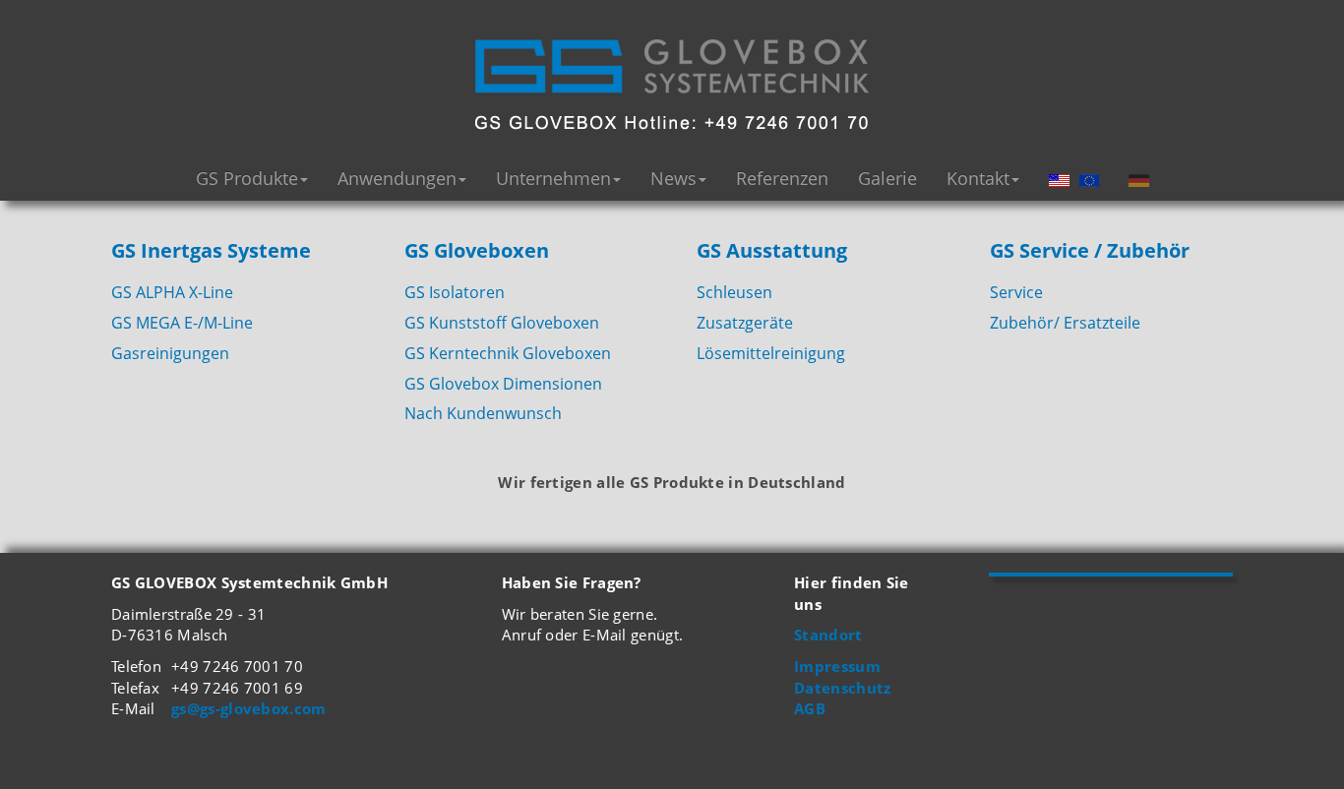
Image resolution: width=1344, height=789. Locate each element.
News (673, 178)
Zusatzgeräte (745, 323)
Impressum (837, 666)
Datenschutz (842, 688)
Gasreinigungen (170, 353)
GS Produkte (247, 178)
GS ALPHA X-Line (172, 292)
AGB (809, 708)
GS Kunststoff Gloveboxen (501, 323)
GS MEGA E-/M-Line (182, 323)
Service (1016, 292)
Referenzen (782, 178)
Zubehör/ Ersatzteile (1065, 323)
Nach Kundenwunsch (483, 413)
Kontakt (978, 178)
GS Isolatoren (454, 292)
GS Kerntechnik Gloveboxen (507, 353)
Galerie (887, 178)
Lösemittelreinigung (771, 353)
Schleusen (734, 292)
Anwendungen (397, 178)
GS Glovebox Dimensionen (503, 383)
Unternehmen (553, 178)
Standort (828, 634)
